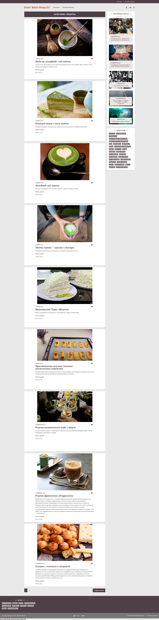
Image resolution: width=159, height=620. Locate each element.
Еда (36, 73)
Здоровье (125, 144)
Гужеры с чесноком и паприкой (52, 566)
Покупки (122, 154)
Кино (111, 146)
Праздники (113, 157)
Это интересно (121, 167)
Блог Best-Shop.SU (37, 7)
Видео (15, 603)
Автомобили (121, 133)
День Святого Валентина (118, 141)
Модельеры (120, 151)
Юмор (4, 608)
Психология (123, 157)
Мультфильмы (29, 603)
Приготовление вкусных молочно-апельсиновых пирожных (54, 367)
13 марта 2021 (39, 58)
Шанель (30, 606)
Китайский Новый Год (122, 146)
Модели (112, 151)
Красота (118, 149)
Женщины (117, 144)
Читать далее (39, 69)
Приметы (15, 606)
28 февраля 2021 (40, 424)
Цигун (128, 164)
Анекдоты (113, 136)
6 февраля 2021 (40, 563)
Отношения (113, 154)
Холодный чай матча (47, 185)
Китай (21, 603)
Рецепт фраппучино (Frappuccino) (54, 495)
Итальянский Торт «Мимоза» (52, 309)
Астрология (6, 603)
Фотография (119, 164)
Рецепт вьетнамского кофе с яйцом (55, 427)
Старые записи (99, 590)
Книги (111, 149)
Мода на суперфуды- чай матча (53, 61)
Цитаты (112, 167)
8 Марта (112, 133)
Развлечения (125, 159)
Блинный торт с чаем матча (52, 123)
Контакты (119, 2)
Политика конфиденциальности (135, 615)
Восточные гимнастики (118, 139)
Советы (23, 606)
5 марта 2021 (39, 363)
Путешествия (114, 159)
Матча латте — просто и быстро (54, 247)
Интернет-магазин (130, 2)
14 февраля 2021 (40, 493)
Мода (125, 149)
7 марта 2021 (39, 306)
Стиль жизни (122, 162)
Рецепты (40, 73)
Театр (111, 164)
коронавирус (13, 608)
